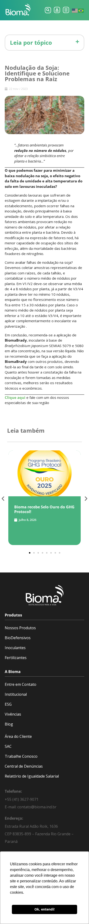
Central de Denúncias (24, 766)
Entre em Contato (20, 684)
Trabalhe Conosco (21, 756)
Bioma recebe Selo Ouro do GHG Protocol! (44, 509)
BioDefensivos (18, 637)
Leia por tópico (31, 42)
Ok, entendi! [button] (44, 909)
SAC (8, 746)
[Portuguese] (81, 10)
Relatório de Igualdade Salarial (32, 776)
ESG (8, 704)
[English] (75, 10)
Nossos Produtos (20, 627)
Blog (9, 724)
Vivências (13, 714)
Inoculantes (15, 647)
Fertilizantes (16, 657)
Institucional (16, 694)
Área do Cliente (18, 736)
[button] (48, 10)
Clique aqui (15, 397)
